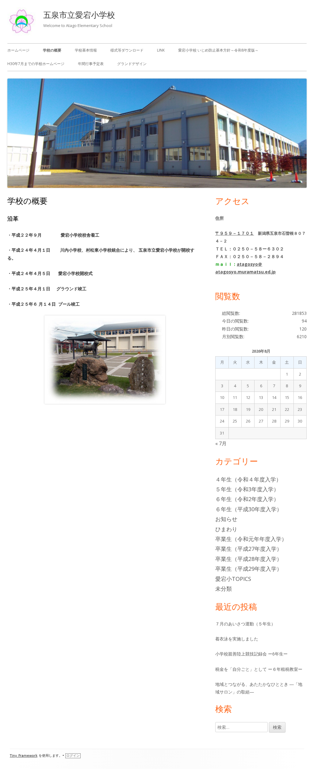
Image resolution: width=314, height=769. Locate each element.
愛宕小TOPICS (233, 578)
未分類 (223, 588)
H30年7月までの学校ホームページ (35, 63)
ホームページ (18, 50)
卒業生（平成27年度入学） (248, 548)
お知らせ (226, 519)
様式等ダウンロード (127, 50)
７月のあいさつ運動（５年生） (245, 624)
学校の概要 (52, 50)
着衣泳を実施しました (236, 639)
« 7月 (221, 443)
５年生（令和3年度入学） (247, 489)
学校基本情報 (86, 50)
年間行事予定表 (91, 63)
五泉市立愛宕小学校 (79, 14)
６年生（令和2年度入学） (247, 499)
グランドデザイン (132, 63)
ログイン (73, 756)
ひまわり (226, 529)
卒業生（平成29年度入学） (248, 568)
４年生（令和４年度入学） (248, 479)
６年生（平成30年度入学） (248, 509)
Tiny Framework (23, 756)
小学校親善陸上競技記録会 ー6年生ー (251, 654)
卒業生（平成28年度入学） (248, 558)
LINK (161, 50)
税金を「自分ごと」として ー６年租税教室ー (258, 669)
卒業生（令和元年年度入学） (251, 539)
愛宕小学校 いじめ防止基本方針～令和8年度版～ (218, 50)
